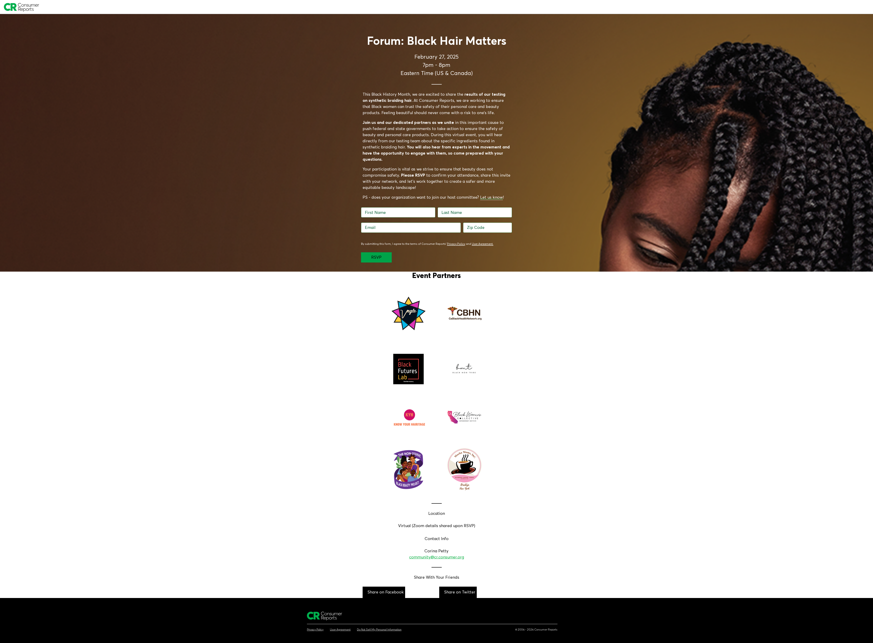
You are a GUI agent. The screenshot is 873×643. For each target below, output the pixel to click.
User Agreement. (482, 243)
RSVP (376, 257)
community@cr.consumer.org (436, 557)
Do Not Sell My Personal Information (379, 629)
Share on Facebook (385, 592)
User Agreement (340, 629)
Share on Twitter (459, 592)
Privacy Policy (456, 243)
